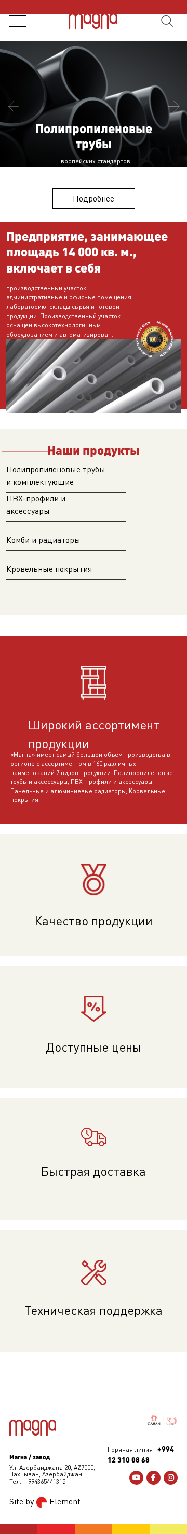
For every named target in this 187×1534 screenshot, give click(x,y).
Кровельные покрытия (49, 569)
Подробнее (93, 198)
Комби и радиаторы (43, 540)
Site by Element (45, 1501)
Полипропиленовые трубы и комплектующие (55, 475)
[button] (13, 106)
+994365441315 (44, 1481)
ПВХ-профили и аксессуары (35, 504)
